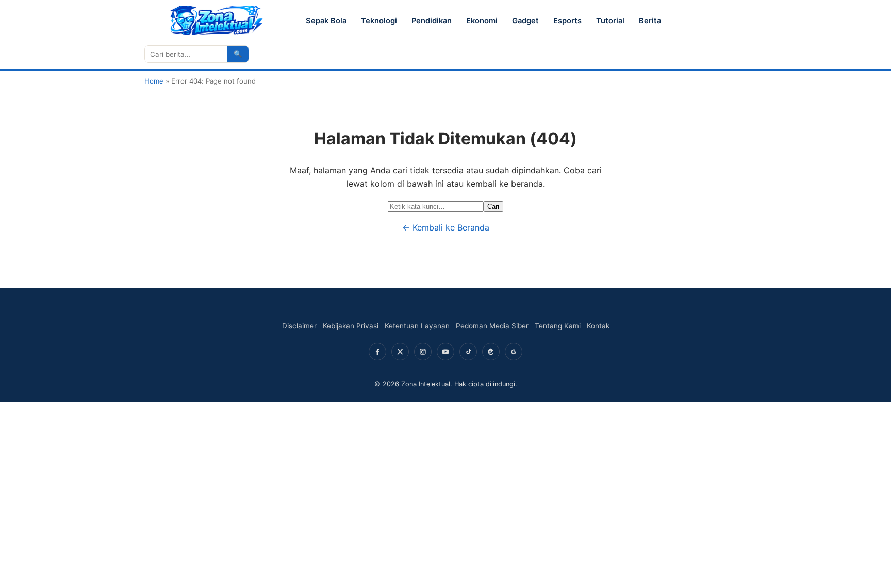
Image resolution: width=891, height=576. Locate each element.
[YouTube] (445, 351)
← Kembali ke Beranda (445, 227)
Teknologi (379, 20)
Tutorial (610, 20)
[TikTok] (468, 351)
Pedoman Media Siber (492, 326)
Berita (650, 20)
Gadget (525, 20)
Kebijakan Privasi (350, 326)
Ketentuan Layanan (417, 326)
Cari (493, 206)
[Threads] (491, 351)
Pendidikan (431, 20)
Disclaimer (299, 326)
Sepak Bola (326, 20)
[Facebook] (377, 351)
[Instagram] (423, 351)
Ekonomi (482, 20)
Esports (567, 20)
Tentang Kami (558, 326)
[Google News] (513, 351)
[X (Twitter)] (400, 351)
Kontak (598, 326)
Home (153, 81)
